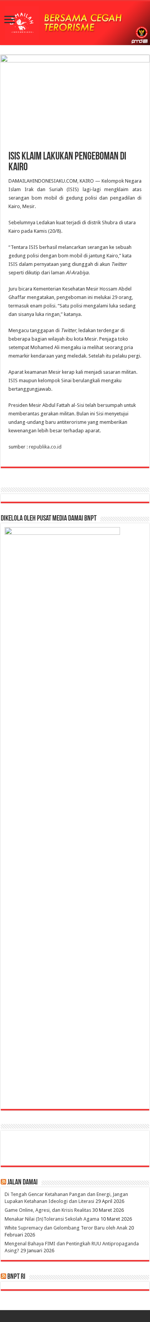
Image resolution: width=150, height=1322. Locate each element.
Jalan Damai (22, 1182)
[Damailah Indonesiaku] (75, 23)
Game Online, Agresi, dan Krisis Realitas (48, 1210)
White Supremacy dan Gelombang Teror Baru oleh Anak (66, 1228)
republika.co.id (45, 447)
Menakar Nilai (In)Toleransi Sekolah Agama (52, 1219)
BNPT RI (16, 1277)
